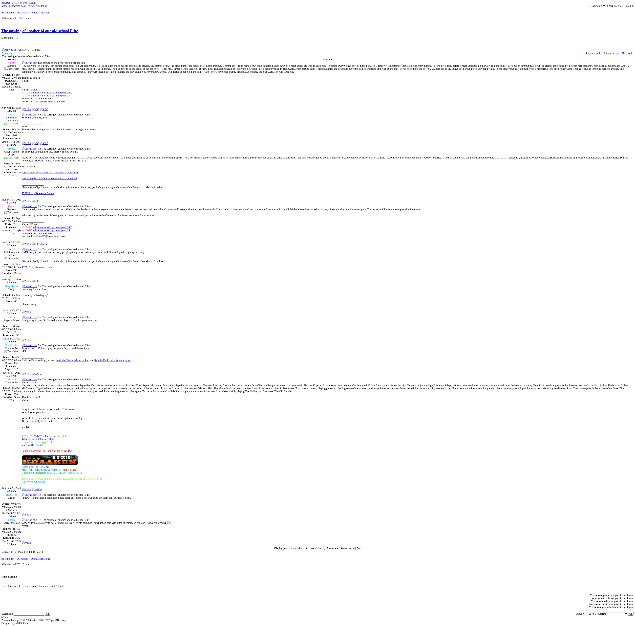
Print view (6, 53)
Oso (16, 37)
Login (32, 2)
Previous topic (593, 53)
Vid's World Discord (32, 445)
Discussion (22, 12)
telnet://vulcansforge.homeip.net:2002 (52, 92)
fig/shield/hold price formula (109, 360)
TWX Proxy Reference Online (38, 193)
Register (5, 2)
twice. (128, 360)
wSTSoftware (22, 623)
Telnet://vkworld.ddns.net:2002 (38, 439)
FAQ (15, 2)
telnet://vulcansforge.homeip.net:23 (51, 95)
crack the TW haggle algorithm (72, 360)
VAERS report (233, 157)
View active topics (37, 5)
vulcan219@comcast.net (47, 101)
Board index (7, 12)
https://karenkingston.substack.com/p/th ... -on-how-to (50, 172)
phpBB (18, 620)
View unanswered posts (13, 5)
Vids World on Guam (45, 436)
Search (23, 2)
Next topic (627, 53)
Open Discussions (40, 12)
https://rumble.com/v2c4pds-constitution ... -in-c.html (49, 178)
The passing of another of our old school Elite (39, 31)
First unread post (611, 53)
